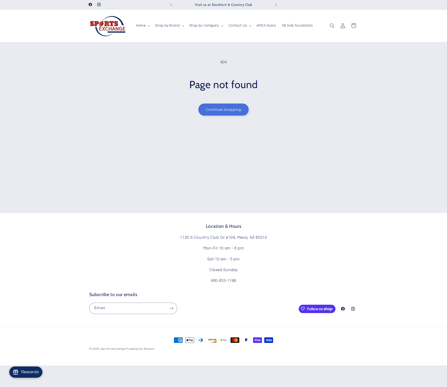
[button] (142, 26)
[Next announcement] (276, 4)
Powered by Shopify (140, 349)
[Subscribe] (171, 308)
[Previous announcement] (171, 4)
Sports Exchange (113, 349)
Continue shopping (223, 109)
